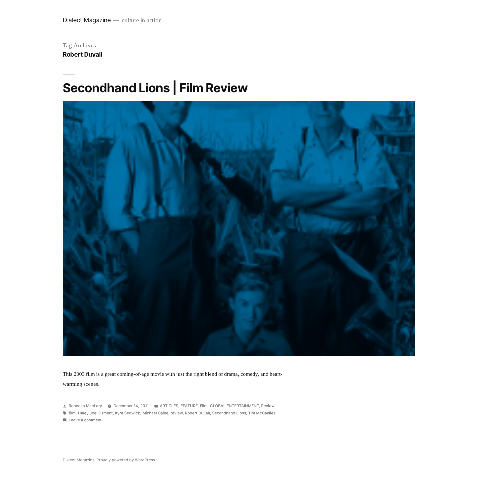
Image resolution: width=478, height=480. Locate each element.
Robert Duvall (197, 413)
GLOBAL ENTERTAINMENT (234, 405)
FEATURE (189, 405)
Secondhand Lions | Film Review (155, 87)
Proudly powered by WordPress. (126, 460)
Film (204, 405)
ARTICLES (169, 405)
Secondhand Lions (229, 413)
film (72, 413)
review (177, 413)
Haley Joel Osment (95, 413)
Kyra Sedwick (127, 413)
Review (268, 405)
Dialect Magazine (87, 20)
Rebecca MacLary (85, 405)
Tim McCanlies (261, 413)
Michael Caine (155, 413)
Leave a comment (85, 420)
